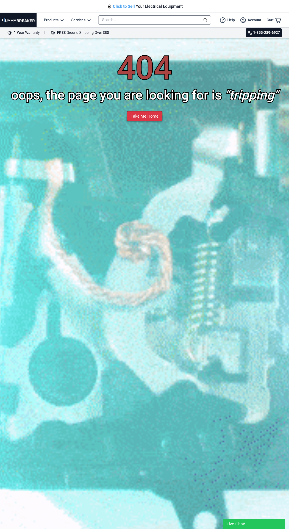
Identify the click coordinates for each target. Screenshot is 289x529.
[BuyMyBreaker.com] (18, 20)
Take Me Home (145, 116)
